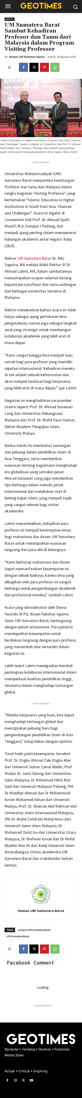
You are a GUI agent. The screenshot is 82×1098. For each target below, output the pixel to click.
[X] (33, 67)
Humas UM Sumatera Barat (26, 57)
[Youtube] (31, 1080)
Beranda (12, 1049)
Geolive (45, 1049)
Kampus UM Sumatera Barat (34, 930)
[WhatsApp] (54, 67)
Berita (9, 19)
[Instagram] (15, 1080)
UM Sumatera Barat (34, 258)
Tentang (29, 1049)
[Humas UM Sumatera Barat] (41, 893)
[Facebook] (23, 67)
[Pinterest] (44, 67)
